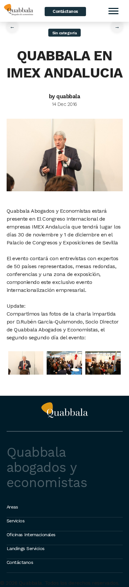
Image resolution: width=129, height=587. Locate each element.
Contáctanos (65, 11)
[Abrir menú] (113, 11)
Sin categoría (64, 33)
